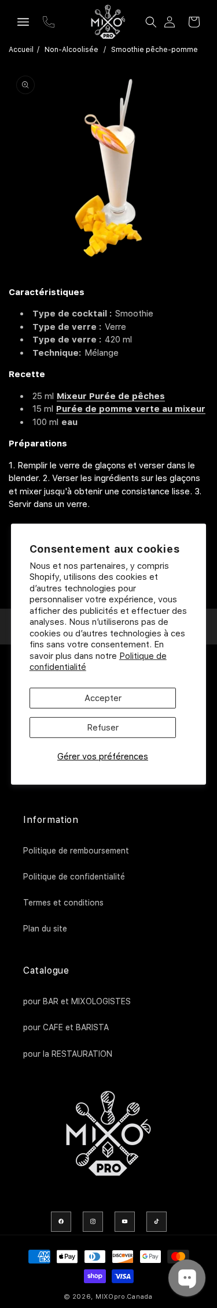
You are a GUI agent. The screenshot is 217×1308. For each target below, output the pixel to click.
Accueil (21, 50)
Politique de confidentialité (74, 876)
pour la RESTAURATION (67, 1054)
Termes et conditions (63, 902)
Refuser (103, 727)
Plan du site (45, 928)
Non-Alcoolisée (71, 50)
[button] (23, 22)
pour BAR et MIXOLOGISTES (77, 1001)
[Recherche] (151, 22)
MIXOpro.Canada (124, 1296)
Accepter (103, 698)
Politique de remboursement (76, 850)
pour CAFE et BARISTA (66, 1027)
